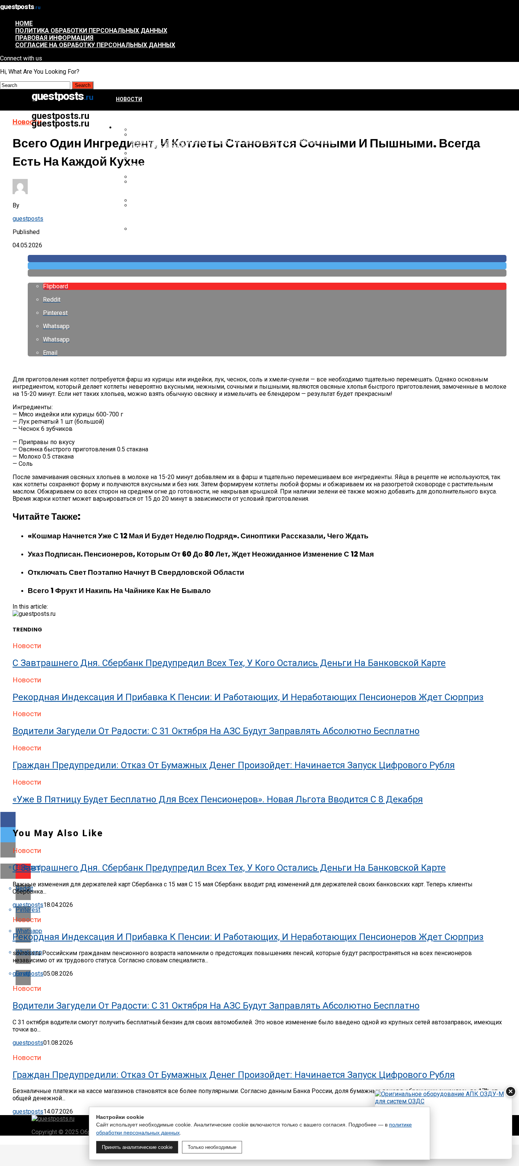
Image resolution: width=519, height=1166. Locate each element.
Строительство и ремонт (154, 128)
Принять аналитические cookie (137, 1147)
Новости (129, 99)
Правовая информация (54, 37)
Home (24, 23)
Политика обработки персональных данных (91, 30)
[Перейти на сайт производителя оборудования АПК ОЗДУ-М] (443, 1124)
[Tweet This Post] (267, 265)
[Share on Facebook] (267, 258)
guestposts (28, 218)
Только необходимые (212, 1147)
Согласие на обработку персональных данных (95, 45)
